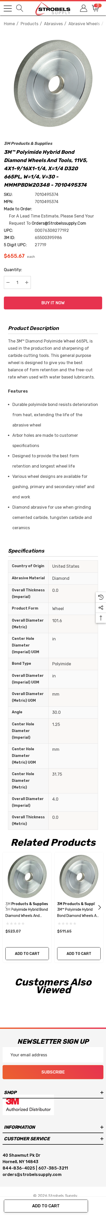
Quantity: (13, 269)
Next (99, 907)
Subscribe (53, 1072)
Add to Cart (46, 1205)
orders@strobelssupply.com (59, 223)
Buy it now (53, 302)
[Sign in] (83, 8)
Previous (6, 907)
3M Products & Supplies (28, 143)
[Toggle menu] (8, 8)
